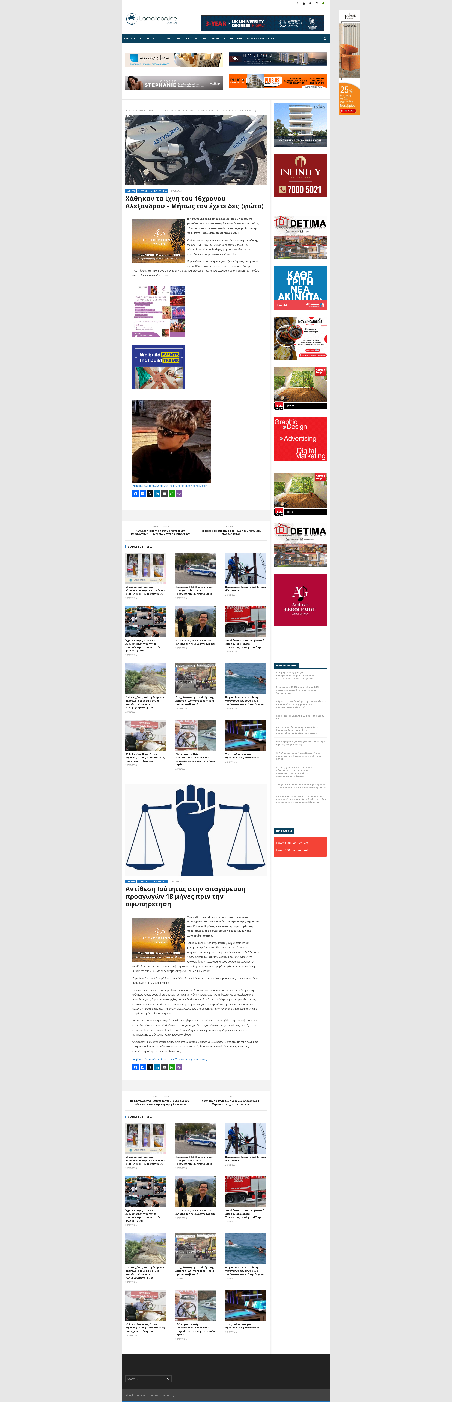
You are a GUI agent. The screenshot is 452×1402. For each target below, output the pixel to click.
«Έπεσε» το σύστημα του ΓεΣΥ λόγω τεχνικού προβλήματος (231, 531)
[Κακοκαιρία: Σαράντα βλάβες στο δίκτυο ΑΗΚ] (245, 568)
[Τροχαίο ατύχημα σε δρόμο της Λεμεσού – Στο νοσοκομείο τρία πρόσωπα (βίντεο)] (195, 678)
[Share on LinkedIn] (157, 493)
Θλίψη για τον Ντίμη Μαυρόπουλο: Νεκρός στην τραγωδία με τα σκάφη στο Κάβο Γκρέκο (195, 759)
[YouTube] (304, 3)
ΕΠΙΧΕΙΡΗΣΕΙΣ (148, 38)
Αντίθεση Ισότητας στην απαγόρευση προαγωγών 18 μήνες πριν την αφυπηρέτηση (160, 531)
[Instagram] (317, 3)
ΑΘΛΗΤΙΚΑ (182, 38)
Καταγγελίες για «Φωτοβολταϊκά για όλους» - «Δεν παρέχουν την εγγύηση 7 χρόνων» (160, 1101)
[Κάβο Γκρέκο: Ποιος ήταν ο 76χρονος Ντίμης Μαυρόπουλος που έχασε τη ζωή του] (145, 735)
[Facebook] (297, 3)
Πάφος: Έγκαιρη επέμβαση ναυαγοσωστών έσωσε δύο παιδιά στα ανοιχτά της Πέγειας (244, 701)
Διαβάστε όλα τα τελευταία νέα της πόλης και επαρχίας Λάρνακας (169, 485)
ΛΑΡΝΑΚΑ (130, 38)
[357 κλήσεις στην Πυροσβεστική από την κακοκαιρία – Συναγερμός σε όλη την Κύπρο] (245, 621)
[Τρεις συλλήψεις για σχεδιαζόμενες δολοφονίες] (245, 735)
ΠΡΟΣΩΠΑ (236, 38)
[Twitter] (310, 3)
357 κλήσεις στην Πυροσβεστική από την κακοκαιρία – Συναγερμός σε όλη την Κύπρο (244, 644)
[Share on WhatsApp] (172, 493)
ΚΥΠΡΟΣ (169, 110)
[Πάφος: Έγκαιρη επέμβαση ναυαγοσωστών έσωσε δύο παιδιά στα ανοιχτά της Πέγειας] (245, 678)
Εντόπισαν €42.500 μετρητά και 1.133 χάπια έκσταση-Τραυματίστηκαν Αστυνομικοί (193, 590)
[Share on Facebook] (135, 493)
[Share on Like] (143, 493)
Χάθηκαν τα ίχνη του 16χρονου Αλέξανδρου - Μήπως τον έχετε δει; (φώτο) (231, 1101)
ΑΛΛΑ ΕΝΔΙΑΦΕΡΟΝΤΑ (260, 38)
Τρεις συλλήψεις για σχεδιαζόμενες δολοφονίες (242, 755)
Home (128, 110)
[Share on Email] (164, 493)
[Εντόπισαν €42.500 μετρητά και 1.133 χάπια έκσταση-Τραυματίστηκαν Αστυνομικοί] (195, 568)
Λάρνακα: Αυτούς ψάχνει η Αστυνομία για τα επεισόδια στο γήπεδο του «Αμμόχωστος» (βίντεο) (301, 704)
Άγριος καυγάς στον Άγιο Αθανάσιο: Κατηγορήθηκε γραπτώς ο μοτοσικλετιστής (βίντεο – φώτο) (143, 645)
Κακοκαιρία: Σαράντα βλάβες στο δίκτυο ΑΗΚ (301, 717)
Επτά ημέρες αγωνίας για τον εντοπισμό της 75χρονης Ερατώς (195, 642)
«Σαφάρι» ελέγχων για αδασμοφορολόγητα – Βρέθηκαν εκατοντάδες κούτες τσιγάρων (145, 590)
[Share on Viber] (179, 493)
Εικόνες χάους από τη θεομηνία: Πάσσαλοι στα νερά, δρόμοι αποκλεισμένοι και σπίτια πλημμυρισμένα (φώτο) (145, 702)
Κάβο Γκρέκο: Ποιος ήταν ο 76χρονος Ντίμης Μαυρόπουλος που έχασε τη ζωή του (145, 757)
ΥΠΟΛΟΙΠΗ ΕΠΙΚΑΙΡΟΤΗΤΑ (210, 38)
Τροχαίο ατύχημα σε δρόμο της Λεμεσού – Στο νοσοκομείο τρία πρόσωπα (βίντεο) (194, 701)
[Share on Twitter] (150, 493)
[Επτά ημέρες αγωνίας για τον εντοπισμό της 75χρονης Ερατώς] (195, 621)
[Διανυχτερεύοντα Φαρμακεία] (323, 3)
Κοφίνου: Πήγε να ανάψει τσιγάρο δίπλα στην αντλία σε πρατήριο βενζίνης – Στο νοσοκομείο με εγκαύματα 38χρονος (301, 799)
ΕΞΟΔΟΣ (167, 38)
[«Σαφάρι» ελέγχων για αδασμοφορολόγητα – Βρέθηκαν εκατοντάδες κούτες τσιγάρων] (145, 568)
